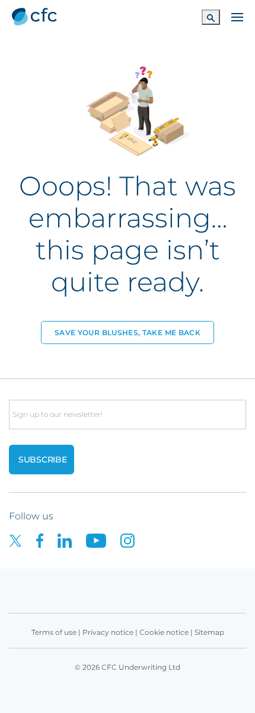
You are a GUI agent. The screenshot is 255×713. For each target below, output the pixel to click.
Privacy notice (107, 632)
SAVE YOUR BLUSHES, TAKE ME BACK (127, 332)
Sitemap (209, 632)
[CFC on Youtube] (103, 539)
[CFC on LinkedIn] (72, 539)
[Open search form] (211, 16)
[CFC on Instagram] (133, 539)
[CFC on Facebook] (47, 539)
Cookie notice (164, 632)
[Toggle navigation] (237, 16)
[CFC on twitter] (22, 539)
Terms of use (53, 632)
